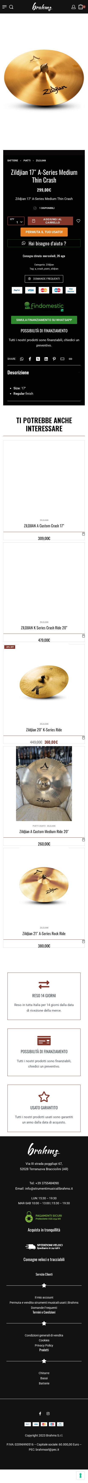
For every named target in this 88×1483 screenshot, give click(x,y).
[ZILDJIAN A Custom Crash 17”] (44, 477)
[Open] (4, 7)
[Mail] (62, 359)
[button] (83, 534)
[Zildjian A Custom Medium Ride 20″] (44, 783)
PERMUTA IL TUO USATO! (44, 232)
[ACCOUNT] (73, 7)
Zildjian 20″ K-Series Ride (44, 729)
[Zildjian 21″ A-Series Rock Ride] (44, 885)
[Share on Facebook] (30, 359)
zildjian (54, 268)
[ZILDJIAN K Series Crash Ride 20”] (44, 579)
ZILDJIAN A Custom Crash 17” (44, 525)
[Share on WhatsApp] (22, 359)
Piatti (27, 160)
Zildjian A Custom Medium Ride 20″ (44, 831)
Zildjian (41, 160)
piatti (47, 268)
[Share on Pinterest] (54, 359)
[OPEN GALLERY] (44, 78)
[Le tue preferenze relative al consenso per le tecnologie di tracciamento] (80, 1475)
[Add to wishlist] (78, 221)
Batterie (12, 160)
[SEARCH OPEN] (11, 7)
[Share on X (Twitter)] (38, 359)
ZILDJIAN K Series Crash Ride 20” (44, 627)
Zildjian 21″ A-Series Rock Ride (44, 933)
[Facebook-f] (40, 1413)
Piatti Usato (39, 826)
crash (40, 268)
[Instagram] (48, 1413)
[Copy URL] (70, 359)
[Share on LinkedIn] (46, 359)
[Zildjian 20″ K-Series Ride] (44, 681)
